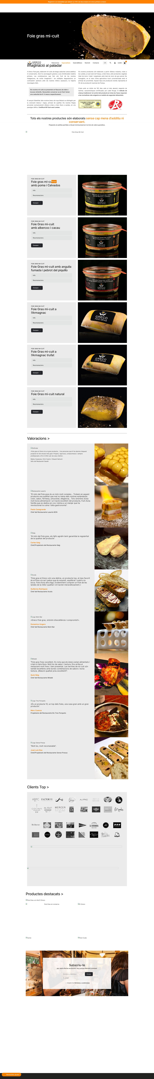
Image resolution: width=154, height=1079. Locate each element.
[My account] (115, 63)
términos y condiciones (82, 983)
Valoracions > (38, 438)
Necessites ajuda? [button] (12, 1074)
